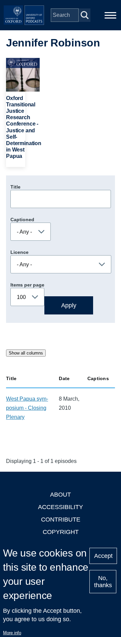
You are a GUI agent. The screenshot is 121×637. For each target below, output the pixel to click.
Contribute (60, 519)
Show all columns (26, 353)
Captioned (22, 219)
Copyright (61, 532)
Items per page (27, 285)
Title (15, 187)
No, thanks (103, 582)
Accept (103, 555)
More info (12, 632)
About (60, 494)
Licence (19, 252)
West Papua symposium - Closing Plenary (27, 408)
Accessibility (60, 507)
